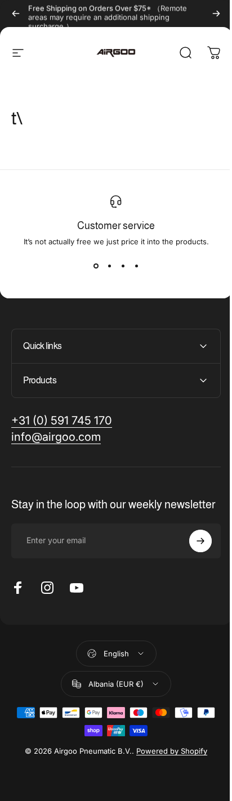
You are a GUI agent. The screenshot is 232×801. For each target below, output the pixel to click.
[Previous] (15, 13)
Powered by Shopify (167, 762)
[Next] (216, 13)
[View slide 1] (95, 266)
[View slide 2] (109, 266)
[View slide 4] (136, 266)
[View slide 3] (123, 266)
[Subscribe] (192, 552)
